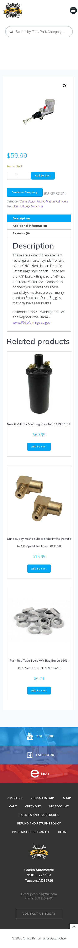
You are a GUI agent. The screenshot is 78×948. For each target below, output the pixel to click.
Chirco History (43, 798)
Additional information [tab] (30, 226)
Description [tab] (21, 218)
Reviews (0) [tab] (21, 233)
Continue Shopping (25, 192)
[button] (64, 86)
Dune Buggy (22, 206)
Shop (67, 798)
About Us (14, 798)
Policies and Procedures (39, 815)
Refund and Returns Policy (39, 823)
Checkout (33, 806)
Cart (13, 806)
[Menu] (73, 10)
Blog (62, 832)
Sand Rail (37, 206)
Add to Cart (43, 175)
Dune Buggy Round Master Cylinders (44, 201)
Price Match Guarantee (31, 832)
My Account (59, 806)
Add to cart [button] (39, 446)
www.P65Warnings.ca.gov (31, 322)
